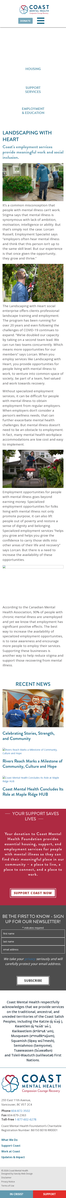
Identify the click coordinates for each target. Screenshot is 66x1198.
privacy (30, 959)
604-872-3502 (20, 1111)
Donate (25, 20)
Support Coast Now (33, 893)
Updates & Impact (13, 1157)
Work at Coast (10, 1151)
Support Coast (10, 1145)
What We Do (9, 1140)
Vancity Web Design (23, 1173)
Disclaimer (6, 1177)
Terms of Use (7, 1185)
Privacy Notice (8, 1181)
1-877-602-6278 (25, 1119)
